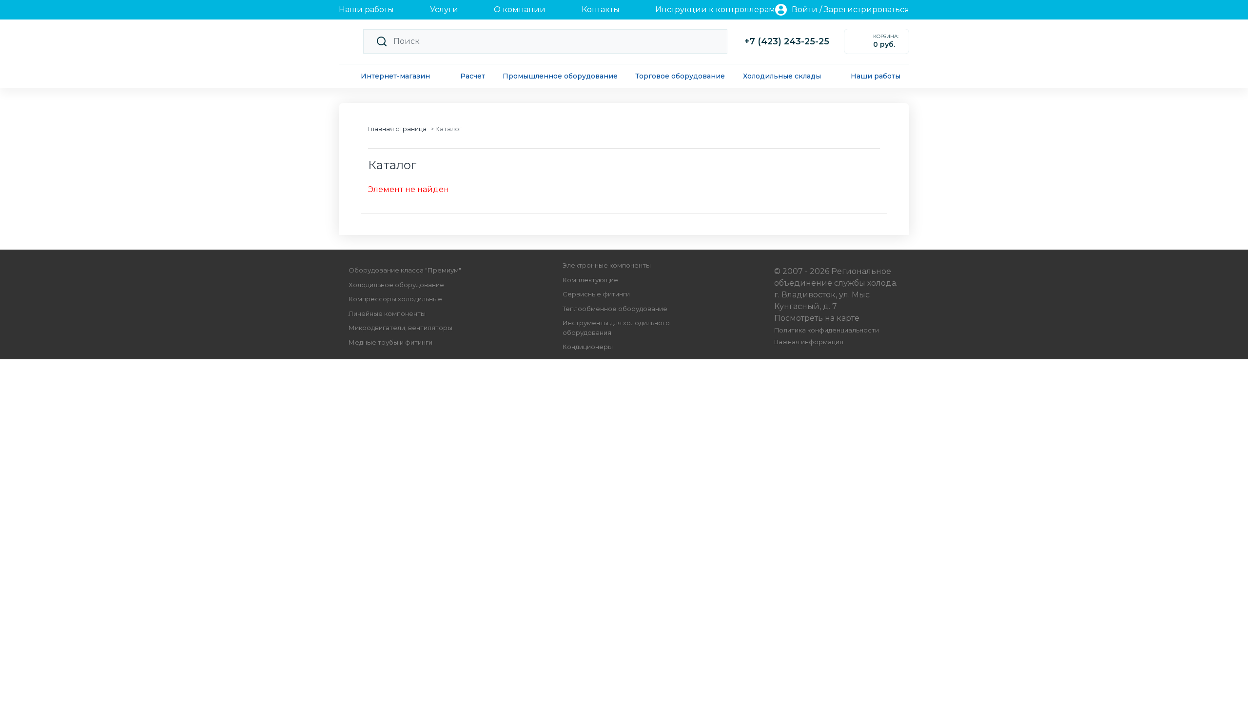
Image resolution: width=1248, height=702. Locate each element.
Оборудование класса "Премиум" (405, 270)
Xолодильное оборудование (396, 285)
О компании (520, 9)
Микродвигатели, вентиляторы (400, 328)
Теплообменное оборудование (615, 308)
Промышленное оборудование (560, 76)
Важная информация (808, 342)
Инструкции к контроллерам (715, 9)
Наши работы (366, 9)
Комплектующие (590, 280)
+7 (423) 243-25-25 (786, 41)
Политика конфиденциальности (826, 330)
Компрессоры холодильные (395, 299)
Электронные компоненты (607, 265)
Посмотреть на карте (816, 318)
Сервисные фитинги (596, 294)
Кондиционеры (588, 347)
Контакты (601, 9)
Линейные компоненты (387, 313)
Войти (805, 9)
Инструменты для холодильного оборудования (616, 327)
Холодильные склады (782, 76)
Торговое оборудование (680, 76)
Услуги (444, 9)
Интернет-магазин (395, 76)
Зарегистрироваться (866, 9)
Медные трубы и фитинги (390, 342)
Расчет (472, 76)
